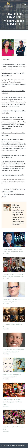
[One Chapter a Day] (8, 5)
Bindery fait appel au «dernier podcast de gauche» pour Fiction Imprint (12, 402)
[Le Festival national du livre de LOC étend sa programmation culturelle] (14, 271)
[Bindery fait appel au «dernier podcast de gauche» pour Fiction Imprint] (14, 396)
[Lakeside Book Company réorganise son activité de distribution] (14, 346)
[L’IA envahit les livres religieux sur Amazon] (14, 321)
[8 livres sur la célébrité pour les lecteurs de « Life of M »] (14, 371)
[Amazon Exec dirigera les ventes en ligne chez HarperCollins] (14, 296)
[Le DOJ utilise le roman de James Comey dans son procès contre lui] (14, 246)
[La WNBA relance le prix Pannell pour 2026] (14, 423)
